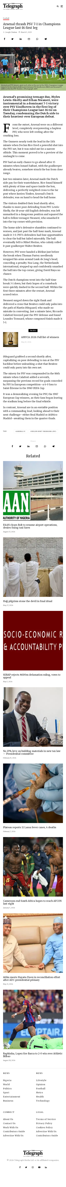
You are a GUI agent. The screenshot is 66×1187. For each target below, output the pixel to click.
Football (6, 18)
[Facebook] (20, 1167)
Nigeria (7, 1080)
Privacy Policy (44, 1123)
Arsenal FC (20, 431)
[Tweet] (12, 39)
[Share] (4, 39)
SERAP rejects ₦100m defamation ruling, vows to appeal (31, 676)
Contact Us (9, 1123)
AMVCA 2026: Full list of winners (40, 337)
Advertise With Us (13, 1135)
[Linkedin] (46, 1167)
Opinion (40, 1084)
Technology (43, 1101)
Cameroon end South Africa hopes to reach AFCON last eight (32, 902)
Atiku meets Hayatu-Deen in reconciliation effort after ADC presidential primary (31, 978)
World (6, 1084)
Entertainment (11, 1096)
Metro (39, 1092)
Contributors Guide (14, 1131)
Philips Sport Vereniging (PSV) (43, 431)
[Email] (29, 39)
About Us (8, 1119)
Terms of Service (46, 1119)
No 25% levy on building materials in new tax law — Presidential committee (31, 752)
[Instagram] (32, 1167)
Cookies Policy (44, 1127)
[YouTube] (39, 1167)
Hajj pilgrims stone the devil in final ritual (27, 601)
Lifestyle (41, 1080)
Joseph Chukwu (11, 32)
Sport (6, 1092)
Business (8, 1101)
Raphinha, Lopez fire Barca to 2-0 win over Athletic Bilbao (32, 1055)
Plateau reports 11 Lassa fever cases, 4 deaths (29, 827)
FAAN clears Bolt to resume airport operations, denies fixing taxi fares (30, 526)
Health (40, 1096)
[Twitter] (26, 1167)
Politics (7, 1088)
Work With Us (10, 1127)
